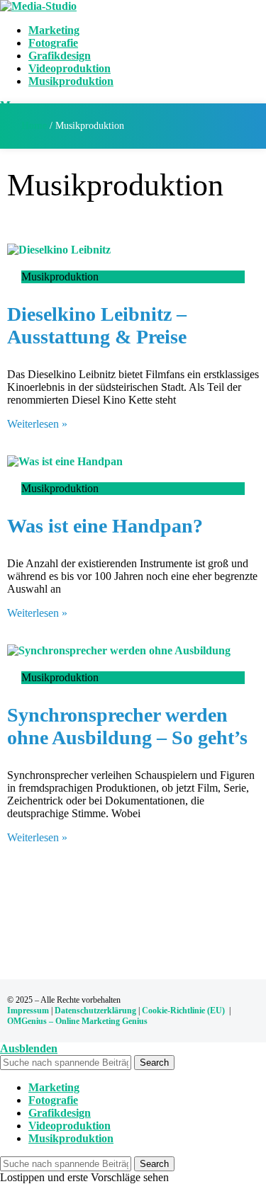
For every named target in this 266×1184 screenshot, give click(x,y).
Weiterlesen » (37, 424)
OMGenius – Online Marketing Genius (77, 1021)
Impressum (28, 1010)
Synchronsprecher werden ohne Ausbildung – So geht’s (127, 726)
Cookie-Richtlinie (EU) (183, 1010)
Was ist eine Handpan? (105, 526)
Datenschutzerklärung (95, 1010)
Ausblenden (28, 1048)
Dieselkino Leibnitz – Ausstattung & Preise (97, 325)
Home (34, 125)
